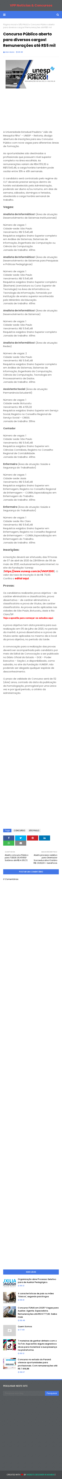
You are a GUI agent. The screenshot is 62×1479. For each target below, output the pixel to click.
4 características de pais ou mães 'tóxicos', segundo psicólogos (36, 1295)
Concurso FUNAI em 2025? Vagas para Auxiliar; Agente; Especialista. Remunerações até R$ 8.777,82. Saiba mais (38, 1312)
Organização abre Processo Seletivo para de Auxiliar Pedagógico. (37, 1281)
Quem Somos (25, 1326)
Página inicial (10, 24)
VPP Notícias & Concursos (31, 5)
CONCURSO (19, 830)
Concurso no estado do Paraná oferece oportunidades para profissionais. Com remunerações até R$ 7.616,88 (37, 1364)
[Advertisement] (27, 109)
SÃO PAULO (23, 24)
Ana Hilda (9, 52)
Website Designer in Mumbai (40, 1474)
